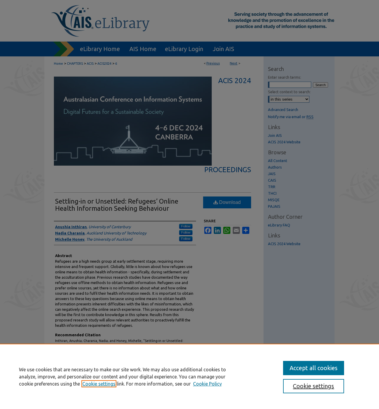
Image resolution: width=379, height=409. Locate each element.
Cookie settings (98, 383)
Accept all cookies (314, 367)
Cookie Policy (207, 383)
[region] (189, 376)
